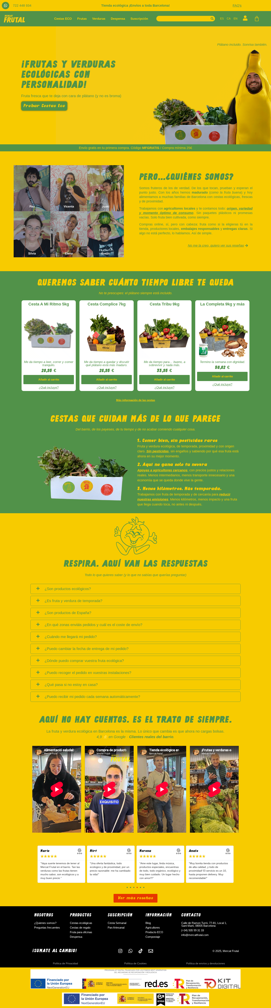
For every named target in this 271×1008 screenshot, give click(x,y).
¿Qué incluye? (49, 387)
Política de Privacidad (65, 963)
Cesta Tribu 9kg (164, 304)
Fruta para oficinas (81, 932)
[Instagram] (120, 951)
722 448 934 (22, 5)
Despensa (118, 18)
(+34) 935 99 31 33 (192, 930)
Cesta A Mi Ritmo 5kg (48, 304)
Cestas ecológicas (81, 922)
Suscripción (139, 18)
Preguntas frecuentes (47, 927)
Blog (148, 922)
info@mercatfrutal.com (195, 934)
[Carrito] (256, 18)
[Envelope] (150, 951)
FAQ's (237, 5)
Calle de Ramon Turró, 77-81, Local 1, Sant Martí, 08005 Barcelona (204, 924)
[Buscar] (212, 18)
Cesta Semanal (117, 922)
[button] (48, 379)
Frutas (82, 18)
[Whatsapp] (5, 5)
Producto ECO (154, 932)
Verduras (98, 18)
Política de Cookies (135, 963)
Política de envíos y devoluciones (205, 963)
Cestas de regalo (80, 927)
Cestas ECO (63, 18)
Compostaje (152, 936)
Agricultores (152, 927)
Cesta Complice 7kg (107, 304)
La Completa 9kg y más (222, 304)
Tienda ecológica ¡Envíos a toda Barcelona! (135, 5)
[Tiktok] (140, 951)
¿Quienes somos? (45, 922)
